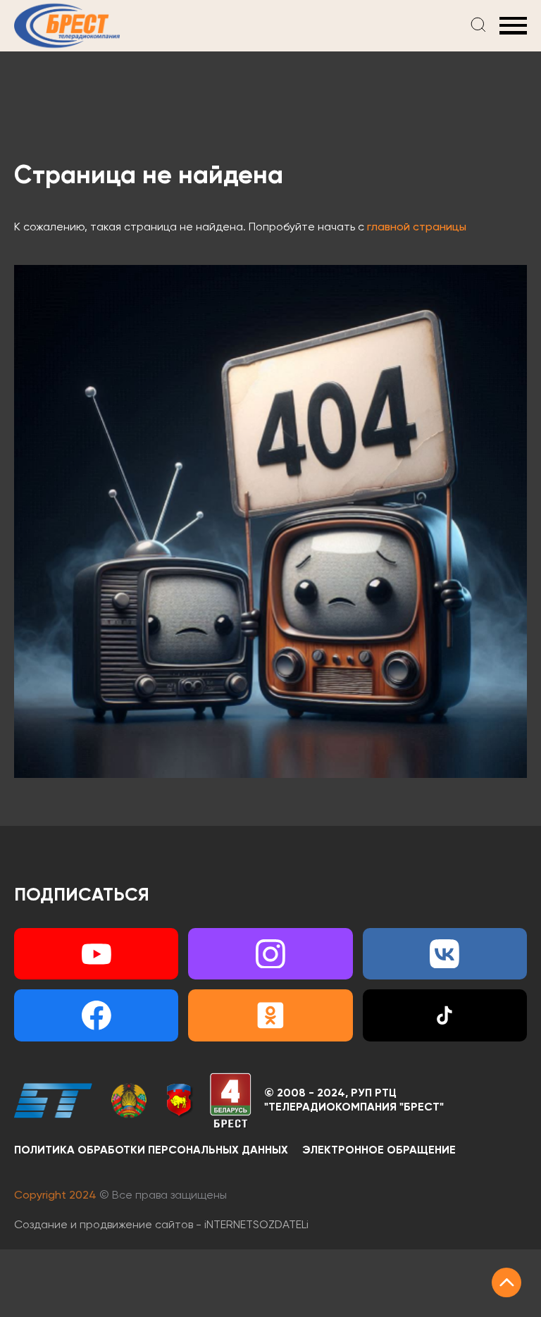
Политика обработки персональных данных (151, 1150)
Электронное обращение (379, 1150)
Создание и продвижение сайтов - (161, 1225)
